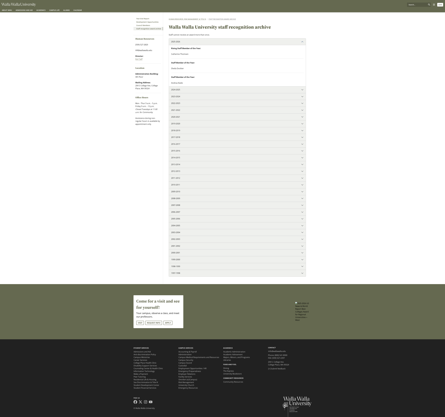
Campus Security (185, 360)
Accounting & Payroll (187, 351)
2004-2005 (175, 225)
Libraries (227, 360)
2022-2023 (175, 103)
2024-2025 (175, 89)
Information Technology (144, 371)
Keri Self (138, 59)
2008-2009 (175, 198)
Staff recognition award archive (148, 29)
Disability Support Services (145, 365)
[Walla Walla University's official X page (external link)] (141, 402)
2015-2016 (175, 150)
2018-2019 (175, 130)
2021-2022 (175, 110)
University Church (186, 385)
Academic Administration (234, 351)
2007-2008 (175, 205)
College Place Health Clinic (145, 363)
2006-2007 (175, 212)
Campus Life (54, 10)
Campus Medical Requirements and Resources (198, 357)
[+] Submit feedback (276, 368)
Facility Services (185, 376)
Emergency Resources (188, 388)
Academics (41, 10)
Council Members (143, 25)
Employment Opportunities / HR (192, 368)
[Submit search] (429, 5)
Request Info (153, 323)
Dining (226, 368)
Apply (168, 323)
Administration (185, 354)
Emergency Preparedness (189, 371)
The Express (228, 371)
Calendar (77, 10)
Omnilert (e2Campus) (187, 379)
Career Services (140, 360)
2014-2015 (175, 157)
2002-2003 (175, 239)
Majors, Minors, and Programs (236, 357)
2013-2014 (175, 164)
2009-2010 (175, 191)
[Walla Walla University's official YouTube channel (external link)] (151, 402)
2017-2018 (175, 137)
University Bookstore (232, 373)
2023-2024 (175, 96)
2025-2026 (175, 41)
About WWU (7, 10)
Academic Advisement (233, 354)
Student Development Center (146, 385)
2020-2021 (175, 117)
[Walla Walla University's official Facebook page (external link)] (136, 402)
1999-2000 (175, 259)
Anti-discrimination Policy (145, 354)
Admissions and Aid (24, 10)
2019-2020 (175, 123)
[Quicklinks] (434, 4)
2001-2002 (175, 246)
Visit (140, 323)
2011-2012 (175, 178)
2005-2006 (175, 218)
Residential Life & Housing (145, 379)
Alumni (66, 10)
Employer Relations (186, 374)
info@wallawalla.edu (277, 351)
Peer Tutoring (140, 376)
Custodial (182, 365)
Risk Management (186, 382)
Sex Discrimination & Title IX (146, 382)
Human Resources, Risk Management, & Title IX (187, 19)
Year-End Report (142, 19)
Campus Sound (185, 363)
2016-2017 (175, 144)
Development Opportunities (147, 22)
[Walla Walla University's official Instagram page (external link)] (146, 402)
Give (440, 5)
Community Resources (233, 382)
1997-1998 (175, 273)
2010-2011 (175, 184)
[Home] (18, 4)
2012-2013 (175, 171)
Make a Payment (141, 374)
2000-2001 (175, 252)
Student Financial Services (145, 388)
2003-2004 (175, 232)
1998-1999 (175, 266)
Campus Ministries (142, 357)
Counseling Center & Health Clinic (148, 368)
